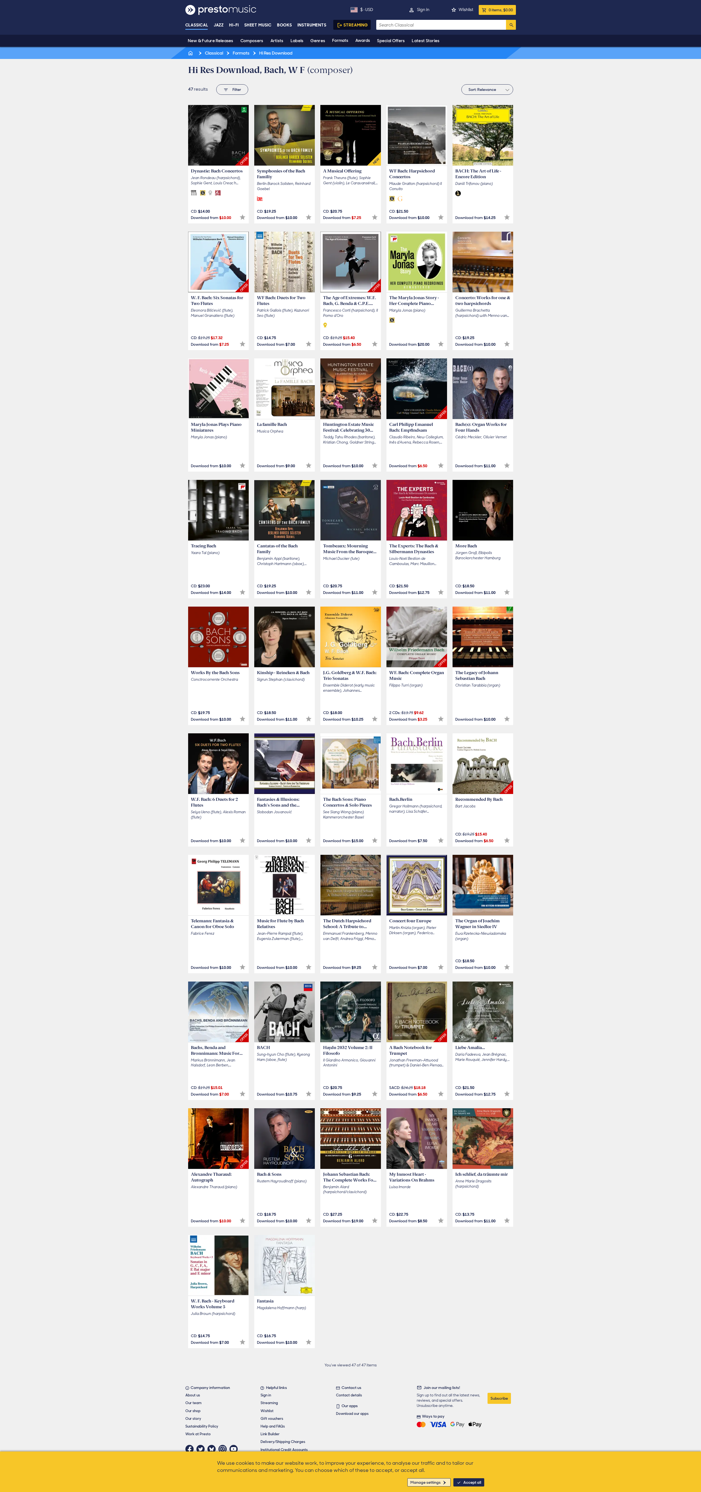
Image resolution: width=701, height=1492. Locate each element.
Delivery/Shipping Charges (283, 1441)
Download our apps (352, 1413)
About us (192, 1395)
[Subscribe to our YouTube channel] (234, 1449)
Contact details (349, 1395)
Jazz (219, 25)
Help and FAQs (273, 1426)
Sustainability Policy (201, 1426)
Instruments (311, 25)
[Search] (511, 25)
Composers (251, 41)
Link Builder (270, 1434)
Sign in (423, 9)
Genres (317, 41)
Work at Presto (198, 1434)
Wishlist (466, 9)
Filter (236, 89)
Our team (193, 1403)
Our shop (193, 1411)
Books (284, 25)
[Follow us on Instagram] (223, 1449)
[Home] (191, 53)
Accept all (472, 1482)
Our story (193, 1418)
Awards (362, 40)
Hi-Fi (234, 25)
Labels (297, 41)
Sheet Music (258, 25)
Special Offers (391, 41)
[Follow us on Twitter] (201, 1449)
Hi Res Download (275, 53)
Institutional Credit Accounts (284, 1449)
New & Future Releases (210, 41)
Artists (276, 41)
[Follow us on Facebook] (190, 1449)
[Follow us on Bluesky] (212, 1449)
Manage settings (425, 1482)
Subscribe (499, 1398)
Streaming (355, 25)
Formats (340, 40)
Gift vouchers (272, 1418)
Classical (196, 25)
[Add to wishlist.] (242, 217)
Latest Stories (425, 41)
